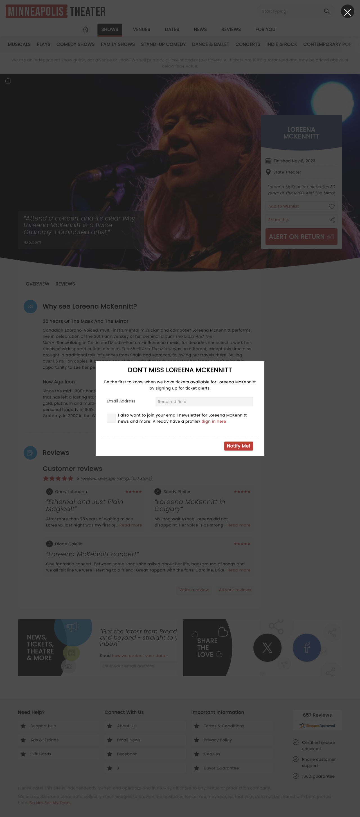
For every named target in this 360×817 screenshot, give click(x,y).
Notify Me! (238, 446)
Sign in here (214, 421)
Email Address (121, 401)
